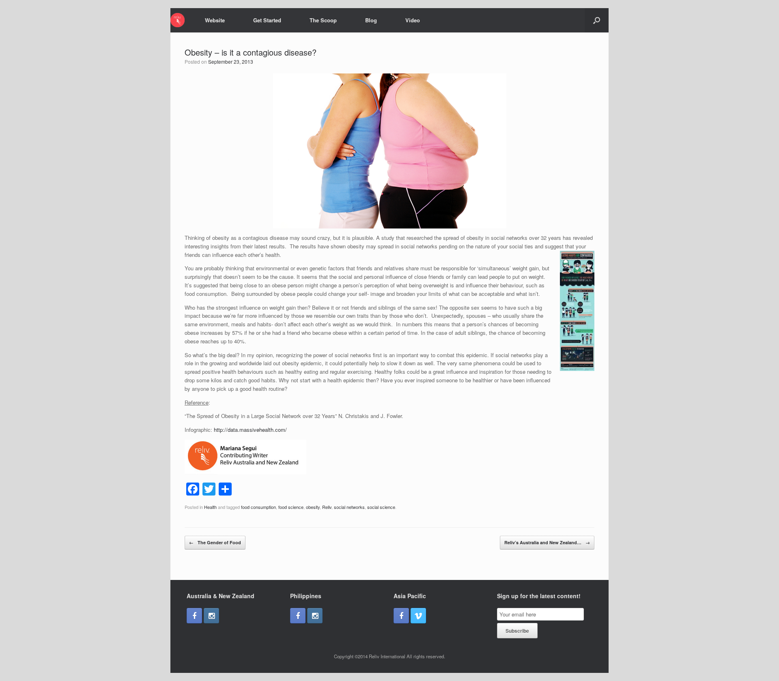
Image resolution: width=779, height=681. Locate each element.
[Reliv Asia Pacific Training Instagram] (211, 615)
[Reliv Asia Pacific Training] (177, 20)
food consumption (258, 507)
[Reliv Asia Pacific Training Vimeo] (418, 615)
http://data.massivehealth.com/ (250, 429)
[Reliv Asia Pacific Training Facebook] (194, 615)
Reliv (326, 507)
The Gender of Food (215, 542)
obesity (313, 507)
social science (381, 507)
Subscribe (517, 630)
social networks (349, 507)
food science (290, 507)
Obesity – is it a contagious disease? (250, 52)
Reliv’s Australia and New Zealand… (547, 542)
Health (210, 507)
